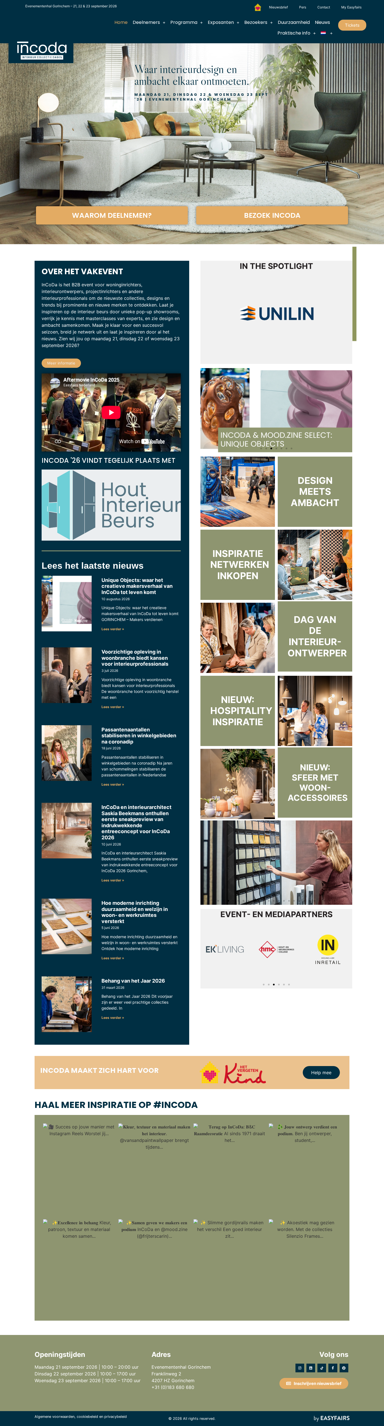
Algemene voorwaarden (54, 1416)
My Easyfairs (351, 7)
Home (121, 22)
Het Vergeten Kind (257, 7)
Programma (183, 22)
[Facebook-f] (332, 1368)
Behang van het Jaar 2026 (133, 981)
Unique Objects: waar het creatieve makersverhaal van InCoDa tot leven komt (137, 586)
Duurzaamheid (294, 22)
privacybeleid (115, 1416)
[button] (352, 25)
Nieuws (322, 22)
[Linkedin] (310, 1368)
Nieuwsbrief (278, 7)
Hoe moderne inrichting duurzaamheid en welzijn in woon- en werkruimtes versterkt (134, 912)
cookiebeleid (87, 1416)
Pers (302, 7)
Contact (323, 7)
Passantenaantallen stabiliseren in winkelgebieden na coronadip (138, 736)
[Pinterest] (344, 1368)
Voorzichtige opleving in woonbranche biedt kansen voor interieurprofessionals (134, 658)
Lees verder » (112, 629)
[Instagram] (299, 1368)
